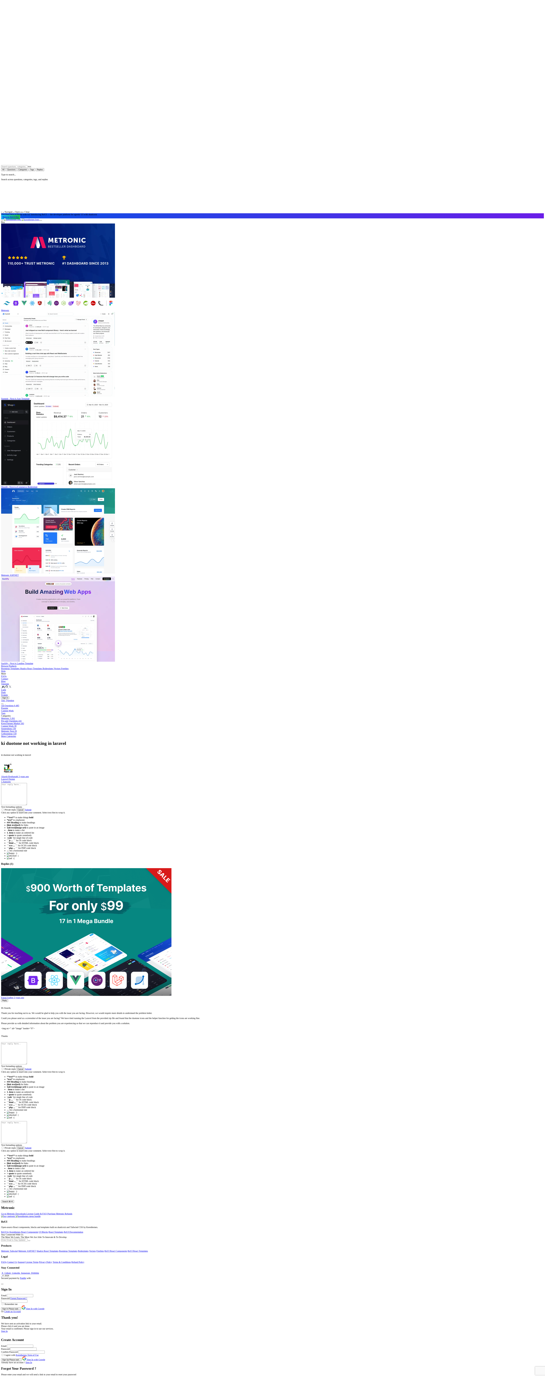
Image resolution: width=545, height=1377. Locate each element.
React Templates (56, 1232)
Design (12, 779)
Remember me (11, 1304)
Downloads (20, 1214)
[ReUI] (1, 687)
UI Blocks (43, 1232)
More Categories (8, 736)
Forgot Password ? (18, 1298)
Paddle (23, 1278)
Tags (32, 170)
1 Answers (6, 781)
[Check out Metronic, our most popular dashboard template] (3, 687)
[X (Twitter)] (10, 687)
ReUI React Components (115, 1251)
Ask (7, 700)
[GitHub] (7, 687)
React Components (29, 1232)
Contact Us (12, 1262)
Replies (40, 170)
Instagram (26, 1273)
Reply (4, 1000)
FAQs (4, 1262)
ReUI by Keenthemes (11, 1232)
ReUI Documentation (73, 1232)
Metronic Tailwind (9, 1251)
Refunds (68, 1214)
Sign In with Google (35, 1308)
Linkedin (16, 1273)
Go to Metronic (8, 1214)
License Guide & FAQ (36, 1214)
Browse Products (8, 666)
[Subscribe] (29, 1240)
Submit (28, 810)
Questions (11, 170)
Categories (22, 170)
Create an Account (12, 1311)
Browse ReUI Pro (11, 217)
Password (5, 1298)
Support (21, 1262)
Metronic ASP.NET (27, 1251)
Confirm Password (9, 1352)
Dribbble (35, 1273)
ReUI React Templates (138, 1251)
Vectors (57, 668)
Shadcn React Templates (31, 668)
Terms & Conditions (62, 1262)
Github (7, 1273)
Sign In (5, 698)
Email (3, 1295)
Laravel (5, 779)
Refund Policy (77, 1262)
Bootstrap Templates (10, 668)
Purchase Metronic (56, 1214)
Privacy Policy (45, 1262)
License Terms (31, 1262)
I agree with (10, 1355)
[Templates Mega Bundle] (28, 1216)
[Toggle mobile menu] (2, 220)
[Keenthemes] (22, 219)
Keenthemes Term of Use (27, 1355)
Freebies (65, 668)
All (3, 170)
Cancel (20, 810)
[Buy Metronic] (8, 1216)
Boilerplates (48, 668)
